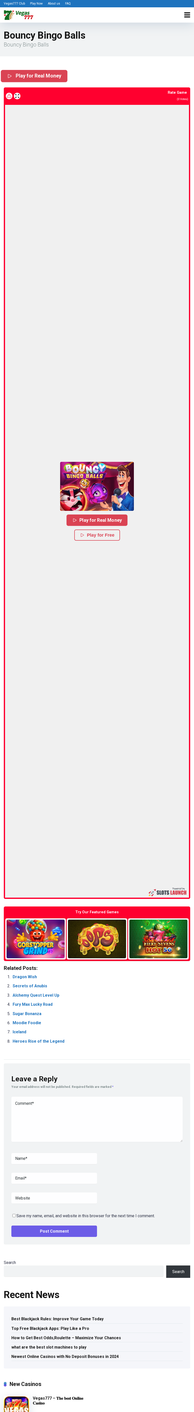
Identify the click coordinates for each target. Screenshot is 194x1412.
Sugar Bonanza (27, 1013)
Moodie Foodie (27, 1022)
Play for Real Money (38, 75)
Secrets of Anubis (30, 986)
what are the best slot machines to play (48, 1347)
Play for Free (100, 535)
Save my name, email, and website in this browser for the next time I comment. (85, 1215)
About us (54, 3)
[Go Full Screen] (17, 96)
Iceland (19, 1032)
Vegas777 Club (14, 3)
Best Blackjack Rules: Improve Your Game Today (57, 1319)
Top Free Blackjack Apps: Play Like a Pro (50, 1328)
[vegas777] (19, 14)
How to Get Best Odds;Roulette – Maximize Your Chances (66, 1337)
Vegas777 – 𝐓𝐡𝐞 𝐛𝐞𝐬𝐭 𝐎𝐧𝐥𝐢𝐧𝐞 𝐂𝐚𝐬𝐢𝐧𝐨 (58, 1400)
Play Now (36, 3)
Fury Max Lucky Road (33, 1004)
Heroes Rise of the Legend (38, 1041)
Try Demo (35, 938)
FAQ (68, 3)
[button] (97, 486)
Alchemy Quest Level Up (36, 995)
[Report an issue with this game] (9, 96)
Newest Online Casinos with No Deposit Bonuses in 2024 (65, 1356)
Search (10, 1262)
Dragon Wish (25, 976)
